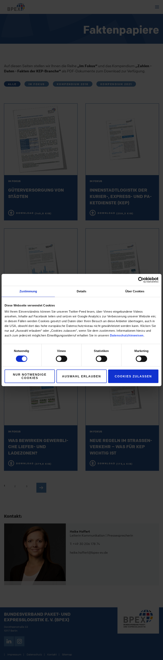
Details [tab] (81, 291)
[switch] (61, 359)
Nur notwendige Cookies (30, 376)
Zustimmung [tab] (28, 291)
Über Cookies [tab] (134, 291)
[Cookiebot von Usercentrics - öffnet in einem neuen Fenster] (141, 280)
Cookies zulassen (133, 376)
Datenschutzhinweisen (127, 335)
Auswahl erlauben (81, 376)
